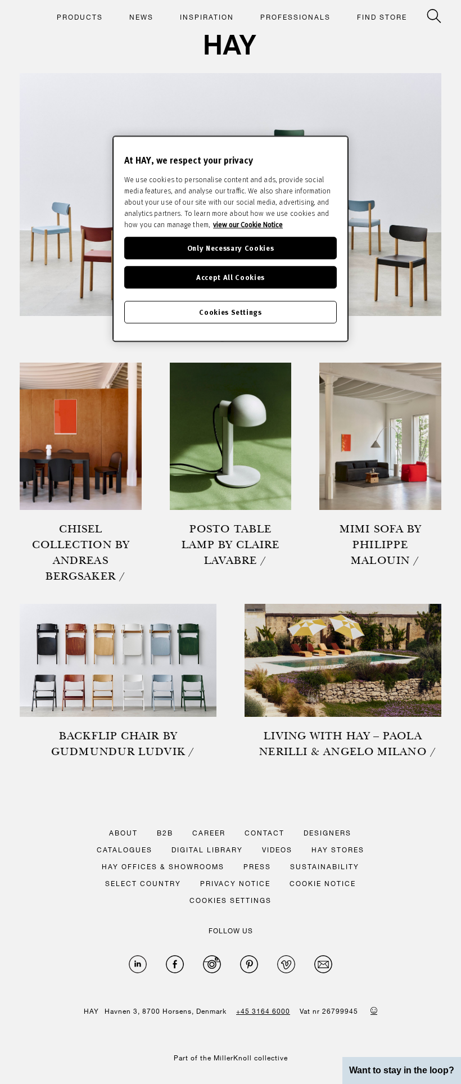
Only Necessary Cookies (230, 247)
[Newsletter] (323, 964)
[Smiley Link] (373, 1010)
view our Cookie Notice (248, 224)
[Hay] (230, 45)
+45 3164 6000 (263, 1010)
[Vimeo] (286, 964)
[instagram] (212, 964)
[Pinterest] (249, 964)
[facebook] (175, 964)
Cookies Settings (230, 311)
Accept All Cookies (230, 277)
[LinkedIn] (138, 964)
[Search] (434, 16)
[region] (230, 239)
